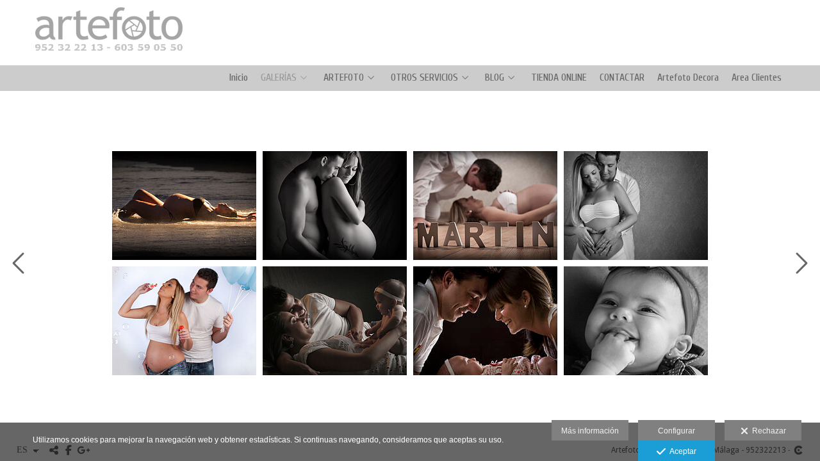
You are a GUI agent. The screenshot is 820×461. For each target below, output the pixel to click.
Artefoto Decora (688, 77)
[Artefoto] (104, 63)
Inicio (238, 77)
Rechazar (767, 430)
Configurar (676, 430)
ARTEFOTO (344, 77)
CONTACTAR (622, 77)
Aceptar (681, 451)
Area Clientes (757, 77)
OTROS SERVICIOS (424, 77)
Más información (590, 430)
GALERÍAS (279, 77)
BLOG (494, 77)
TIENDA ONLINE (559, 77)
